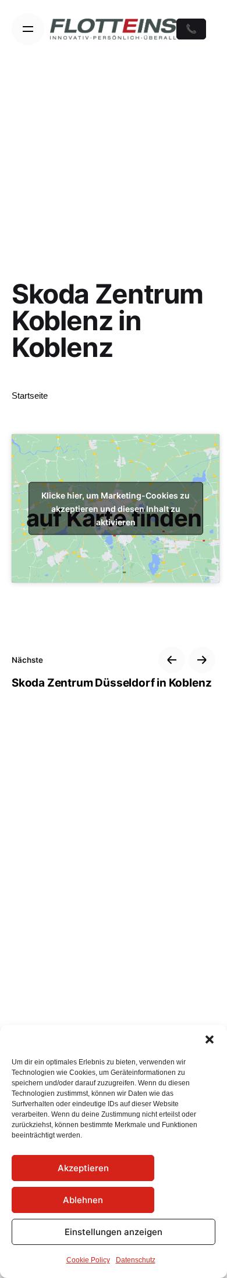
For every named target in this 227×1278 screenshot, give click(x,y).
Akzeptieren (83, 1168)
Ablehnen (83, 1199)
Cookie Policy (88, 1260)
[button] (209, 1039)
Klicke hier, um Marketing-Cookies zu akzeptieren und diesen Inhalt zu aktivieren (115, 508)
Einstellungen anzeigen (113, 1231)
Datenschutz (135, 1260)
